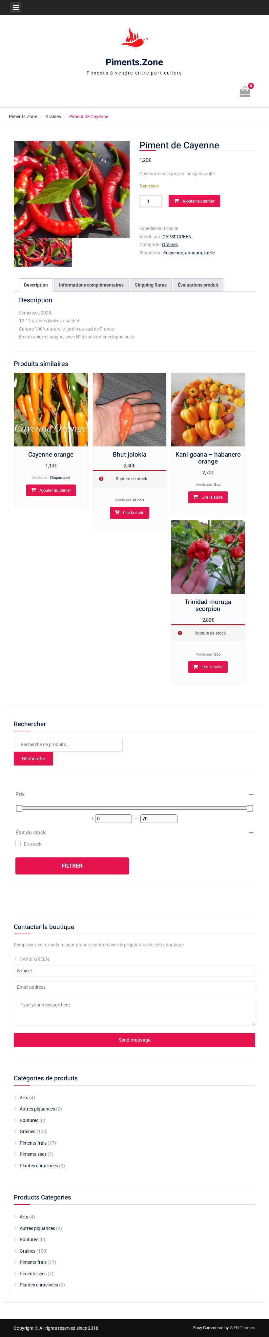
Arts (24, 1097)
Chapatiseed (60, 478)
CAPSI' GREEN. (177, 236)
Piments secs (33, 1154)
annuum (193, 252)
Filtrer (72, 866)
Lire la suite (133, 512)
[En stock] (18, 843)
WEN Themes (242, 1327)
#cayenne (173, 252)
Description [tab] (36, 285)
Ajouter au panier (198, 201)
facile (209, 252)
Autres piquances (37, 1108)
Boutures (29, 1120)
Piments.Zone (134, 62)
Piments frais (33, 1143)
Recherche (33, 758)
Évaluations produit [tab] (198, 285)
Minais (138, 500)
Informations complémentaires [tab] (91, 285)
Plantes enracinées (39, 1165)
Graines (53, 116)
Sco (217, 485)
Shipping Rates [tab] (151, 285)
